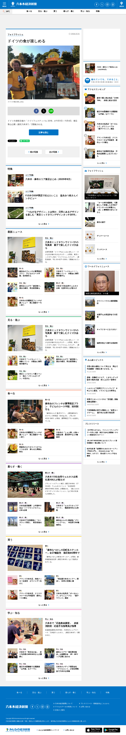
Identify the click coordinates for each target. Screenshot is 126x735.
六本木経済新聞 (24, 4)
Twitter (102, 4)
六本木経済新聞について (64, 703)
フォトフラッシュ (15, 34)
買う (55, 11)
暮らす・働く (68, 11)
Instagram (107, 4)
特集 (98, 11)
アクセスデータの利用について (66, 707)
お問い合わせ (85, 707)
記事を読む (44, 132)
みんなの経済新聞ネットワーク (18, 730)
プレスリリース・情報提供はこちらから (95, 703)
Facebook (96, 4)
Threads (113, 4)
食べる (29, 11)
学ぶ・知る (85, 11)
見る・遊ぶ (42, 11)
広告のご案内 (60, 710)
